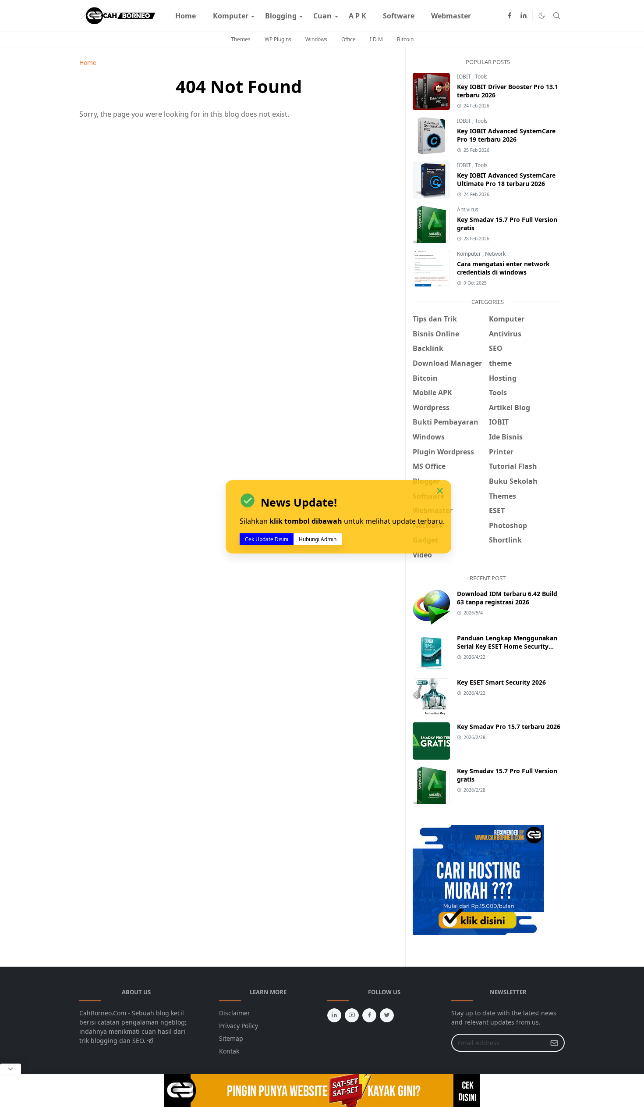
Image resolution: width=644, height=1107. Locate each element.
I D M (376, 39)
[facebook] (509, 16)
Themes (241, 39)
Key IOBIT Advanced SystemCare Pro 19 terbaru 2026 (506, 135)
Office (348, 39)
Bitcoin (405, 39)
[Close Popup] (10, 1069)
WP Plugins (278, 39)
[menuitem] (185, 16)
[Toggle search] (557, 16)
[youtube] (352, 1015)
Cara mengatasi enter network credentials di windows (503, 268)
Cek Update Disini (266, 539)
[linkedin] (524, 16)
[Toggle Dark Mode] (541, 15)
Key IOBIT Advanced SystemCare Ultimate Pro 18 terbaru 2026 (506, 179)
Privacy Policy (238, 1025)
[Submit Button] (554, 1043)
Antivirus (467, 209)
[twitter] (387, 1015)
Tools (481, 76)
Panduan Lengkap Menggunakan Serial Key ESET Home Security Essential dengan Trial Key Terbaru (508, 646)
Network (495, 253)
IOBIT (464, 76)
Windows (316, 39)
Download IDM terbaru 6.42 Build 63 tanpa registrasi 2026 (507, 597)
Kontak (229, 1051)
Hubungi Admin (317, 539)
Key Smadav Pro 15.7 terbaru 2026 (508, 726)
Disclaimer (234, 1013)
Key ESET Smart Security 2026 (501, 682)
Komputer (469, 253)
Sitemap (231, 1038)
